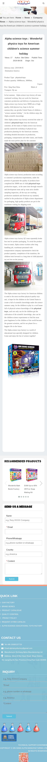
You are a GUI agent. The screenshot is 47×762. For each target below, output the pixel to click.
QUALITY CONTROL (10, 614)
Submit (11, 579)
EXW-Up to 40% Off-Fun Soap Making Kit (30, 489)
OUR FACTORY (8, 603)
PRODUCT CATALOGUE (12, 610)
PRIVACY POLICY (9, 618)
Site (32, 61)
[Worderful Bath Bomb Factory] (15, 475)
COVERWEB (42, 745)
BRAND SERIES (8, 606)
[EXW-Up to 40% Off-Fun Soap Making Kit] (31, 475)
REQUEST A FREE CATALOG (13, 622)
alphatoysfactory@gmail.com (20, 648)
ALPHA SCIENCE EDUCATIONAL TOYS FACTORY (22, 626)
